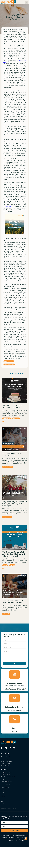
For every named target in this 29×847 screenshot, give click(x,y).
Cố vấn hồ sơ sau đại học (6, 761)
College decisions (7, 517)
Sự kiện (2, 790)
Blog (2, 801)
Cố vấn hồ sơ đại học (5, 759)
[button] (26, 2)
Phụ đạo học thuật (5, 765)
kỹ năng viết (10, 206)
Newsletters (3, 799)
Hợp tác (2, 792)
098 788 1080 (14, 731)
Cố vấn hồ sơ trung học (6, 756)
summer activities (8, 361)
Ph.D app (5, 565)
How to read (16, 418)
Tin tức (2, 803)
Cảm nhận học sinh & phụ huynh (8, 776)
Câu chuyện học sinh (5, 774)
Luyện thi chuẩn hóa (5, 763)
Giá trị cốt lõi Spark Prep (6, 772)
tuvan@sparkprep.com (14, 710)
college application (9, 364)
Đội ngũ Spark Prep (5, 779)
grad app (12, 565)
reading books (6, 418)
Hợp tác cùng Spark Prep (6, 781)
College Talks (6, 613)
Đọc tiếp (3, 421)
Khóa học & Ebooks (5, 788)
